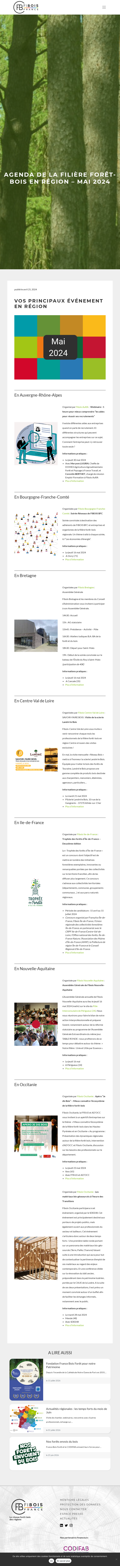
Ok (51, 1561)
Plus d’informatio (74, 1178)
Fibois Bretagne (86, 587)
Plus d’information (74, 480)
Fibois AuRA (82, 406)
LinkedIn (61, 1526)
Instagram (71, 1526)
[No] (116, 1559)
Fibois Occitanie (85, 1096)
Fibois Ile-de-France (87, 834)
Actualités (69, 1518)
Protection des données (80, 1504)
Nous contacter (73, 1509)
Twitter (66, 1526)
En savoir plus (63, 1561)
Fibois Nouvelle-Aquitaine (90, 980)
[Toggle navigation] (104, 7)
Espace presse (71, 1514)
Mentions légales (74, 1500)
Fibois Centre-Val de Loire (91, 712)
